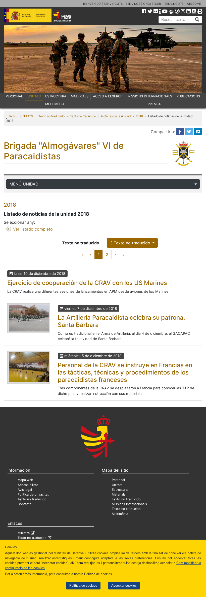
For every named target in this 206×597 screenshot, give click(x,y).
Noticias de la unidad (116, 116)
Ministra (24, 533)
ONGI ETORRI (152, 4)
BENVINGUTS (113, 4)
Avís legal (25, 490)
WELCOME (193, 4)
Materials (119, 494)
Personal (118, 480)
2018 (139, 116)
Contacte (24, 504)
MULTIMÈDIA (55, 104)
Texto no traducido (51, 116)
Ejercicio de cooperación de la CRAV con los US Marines (87, 282)
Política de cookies (83, 585)
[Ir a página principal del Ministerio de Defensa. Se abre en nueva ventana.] (28, 15)
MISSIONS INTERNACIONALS (150, 96)
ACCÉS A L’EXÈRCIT (108, 96)
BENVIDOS (133, 4)
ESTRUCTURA (55, 96)
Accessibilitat (28, 485)
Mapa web (25, 480)
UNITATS (34, 96)
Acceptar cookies (124, 585)
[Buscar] (197, 19)
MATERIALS (79, 96)
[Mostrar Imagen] (28, 318)
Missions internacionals (129, 504)
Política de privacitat (33, 494)
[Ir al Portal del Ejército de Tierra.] (66, 15)
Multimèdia (120, 514)
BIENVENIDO (92, 4)
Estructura (120, 490)
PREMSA (154, 104)
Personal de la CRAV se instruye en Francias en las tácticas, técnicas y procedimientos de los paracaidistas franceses (125, 372)
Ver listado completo (33, 229)
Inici (12, 116)
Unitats (117, 485)
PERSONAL (14, 96)
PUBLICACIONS (188, 96)
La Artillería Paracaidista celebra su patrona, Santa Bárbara (121, 321)
